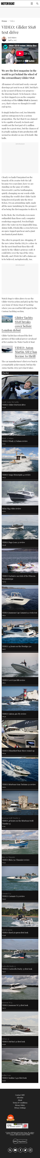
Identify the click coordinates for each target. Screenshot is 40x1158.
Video (12, 21)
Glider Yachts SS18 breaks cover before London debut (17, 324)
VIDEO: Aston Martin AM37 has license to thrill (26, 352)
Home (4, 21)
